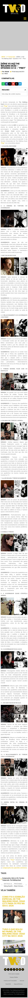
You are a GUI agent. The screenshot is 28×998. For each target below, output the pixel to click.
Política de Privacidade (10, 980)
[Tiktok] (14, 969)
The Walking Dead (15, 880)
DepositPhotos (18, 984)
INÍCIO (3, 57)
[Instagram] (11, 969)
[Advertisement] (14, 36)
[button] (3, 84)
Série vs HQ (14, 878)
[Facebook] (5, 969)
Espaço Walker (14, 977)
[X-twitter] (8, 969)
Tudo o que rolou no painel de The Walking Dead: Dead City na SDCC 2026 (13, 932)
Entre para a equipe (14, 974)
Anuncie (22, 980)
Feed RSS (8, 984)
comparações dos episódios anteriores (15, 868)
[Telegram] (20, 969)
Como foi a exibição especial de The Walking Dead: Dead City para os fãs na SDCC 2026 (13, 901)
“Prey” (6, 106)
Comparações (6, 878)
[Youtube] (17, 969)
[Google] (23, 969)
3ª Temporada (10, 57)
